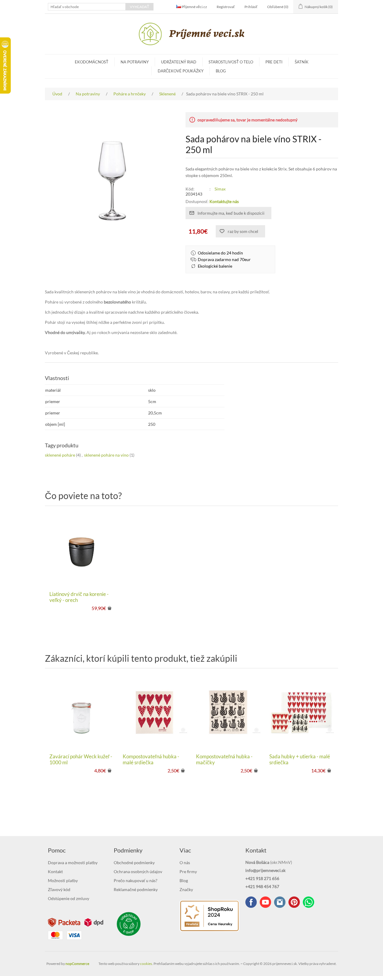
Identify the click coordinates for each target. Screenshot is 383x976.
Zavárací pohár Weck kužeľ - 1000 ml (80, 759)
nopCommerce (77, 963)
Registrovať (226, 6)
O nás (185, 862)
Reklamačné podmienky (136, 889)
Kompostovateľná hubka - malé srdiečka (151, 759)
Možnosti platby (63, 880)
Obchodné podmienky (134, 862)
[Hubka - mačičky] (228, 712)
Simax (220, 188)
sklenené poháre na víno (106, 455)
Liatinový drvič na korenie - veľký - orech (79, 597)
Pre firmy (188, 871)
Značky (186, 889)
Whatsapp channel (308, 902)
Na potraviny (135, 62)
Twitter (279, 902)
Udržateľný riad (178, 62)
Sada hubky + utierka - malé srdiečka (299, 759)
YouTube (265, 902)
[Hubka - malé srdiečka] (155, 712)
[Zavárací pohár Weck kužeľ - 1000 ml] (81, 712)
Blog (221, 70)
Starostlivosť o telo (231, 62)
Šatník (301, 62)
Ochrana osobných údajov (138, 871)
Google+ (294, 902)
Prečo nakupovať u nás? (135, 880)
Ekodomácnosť (91, 62)
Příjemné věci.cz (194, 6)
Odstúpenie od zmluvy (68, 898)
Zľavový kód (59, 889)
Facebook (251, 902)
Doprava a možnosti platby (73, 862)
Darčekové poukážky (180, 70)
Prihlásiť (251, 6)
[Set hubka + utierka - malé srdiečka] (301, 712)
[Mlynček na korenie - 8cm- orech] (81, 550)
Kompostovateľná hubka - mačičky (224, 759)
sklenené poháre (60, 455)
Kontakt (55, 871)
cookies (146, 963)
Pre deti (273, 62)
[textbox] (87, 6)
